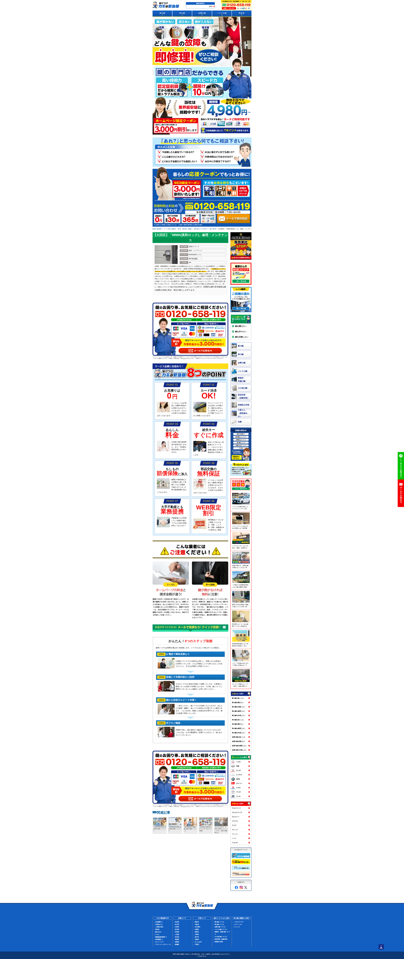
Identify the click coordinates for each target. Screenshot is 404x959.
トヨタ (238, 762)
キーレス (237, 927)
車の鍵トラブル (219, 924)
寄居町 (177, 932)
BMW (238, 779)
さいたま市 (198, 942)
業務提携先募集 (160, 937)
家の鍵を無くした (238, 698)
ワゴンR (234, 842)
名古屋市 (197, 927)
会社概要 (158, 922)
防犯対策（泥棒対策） (221, 939)
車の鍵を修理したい (238, 728)
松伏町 (177, 922)
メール (184, 358)
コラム (157, 934)
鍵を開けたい (241, 326)
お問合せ (158, 924)
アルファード (236, 808)
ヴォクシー (235, 817)
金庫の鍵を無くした (238, 737)
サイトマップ (159, 942)
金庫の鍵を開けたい (238, 741)
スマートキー (238, 924)
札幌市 (197, 929)
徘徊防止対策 (219, 941)
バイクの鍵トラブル (221, 929)
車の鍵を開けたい (238, 724)
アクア (234, 825)
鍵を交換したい (241, 337)
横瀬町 (177, 944)
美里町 (177, 939)
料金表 (242, 13)
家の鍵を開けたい (238, 702)
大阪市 (197, 924)
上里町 (177, 934)
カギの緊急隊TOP (162, 918)
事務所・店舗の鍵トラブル (222, 933)
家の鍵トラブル (219, 922)
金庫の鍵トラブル (220, 927)
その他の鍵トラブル (221, 936)
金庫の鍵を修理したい (239, 745)
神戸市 (197, 937)
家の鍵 (162, 13)
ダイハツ (239, 783)
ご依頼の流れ (159, 927)
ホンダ (238, 770)
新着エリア (182, 918)
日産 (237, 766)
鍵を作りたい (241, 331)
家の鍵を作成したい (238, 715)
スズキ (238, 787)
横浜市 (197, 922)
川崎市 (197, 934)
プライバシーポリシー (162, 944)
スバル (238, 796)
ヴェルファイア (237, 812)
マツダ (238, 792)
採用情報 (158, 939)
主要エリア (202, 918)
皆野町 (177, 942)
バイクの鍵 (222, 13)
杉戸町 (177, 924)
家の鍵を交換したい (238, 707)
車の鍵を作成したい (238, 733)
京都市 (197, 939)
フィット (235, 834)
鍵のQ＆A (158, 932)
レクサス (239, 775)
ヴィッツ (235, 830)
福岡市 (197, 932)
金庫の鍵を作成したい (239, 750)
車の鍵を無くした (238, 720)
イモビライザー (239, 922)
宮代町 (177, 929)
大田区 (195, 258)
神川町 (177, 937)
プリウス (235, 821)
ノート (234, 838)
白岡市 (177, 927)
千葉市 (197, 944)
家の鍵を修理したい (238, 711)
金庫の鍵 (202, 13)
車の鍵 (182, 13)
